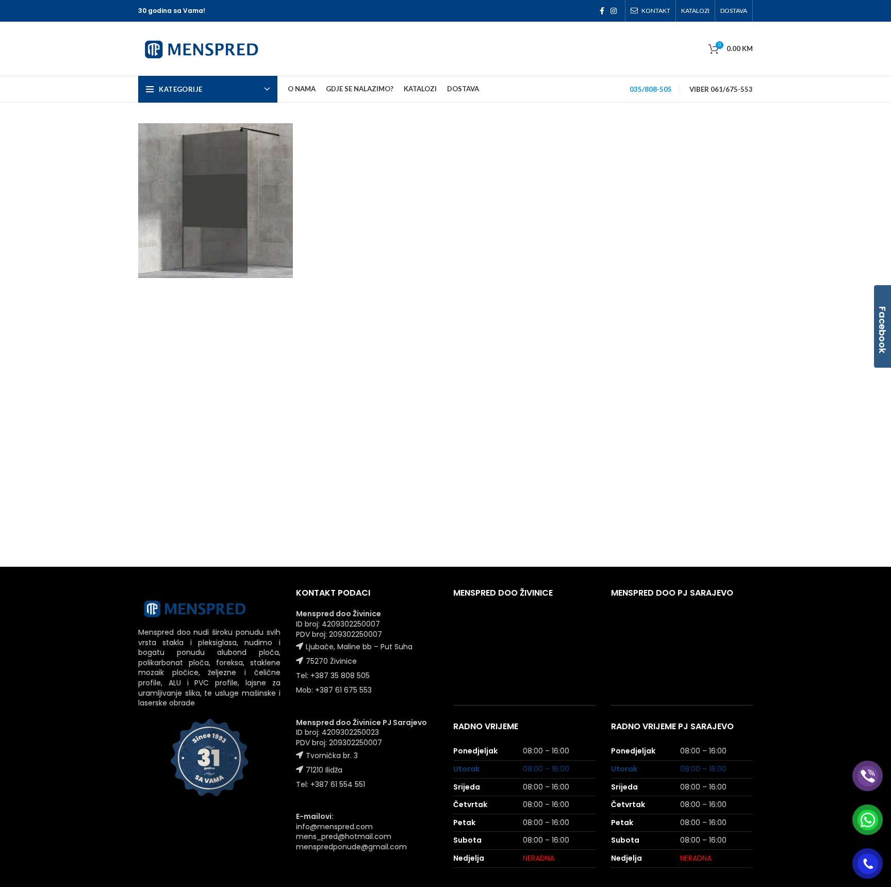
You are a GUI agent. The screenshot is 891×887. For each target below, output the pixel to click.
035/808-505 (651, 89)
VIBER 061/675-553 (721, 89)
